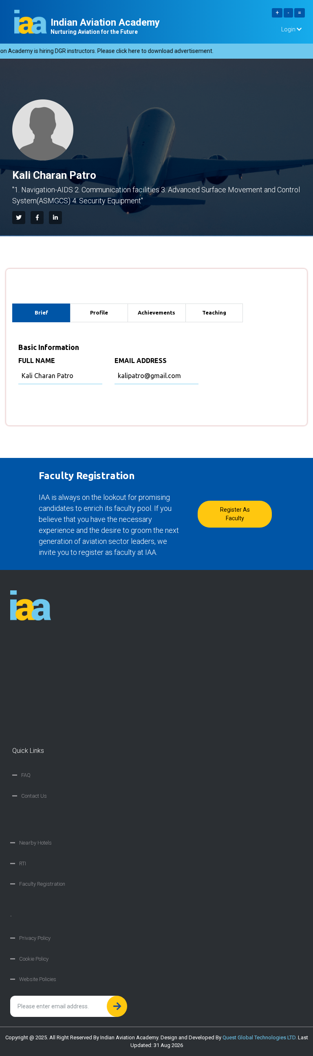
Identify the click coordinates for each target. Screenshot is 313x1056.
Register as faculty (235, 513)
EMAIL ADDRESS (141, 360)
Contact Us (34, 796)
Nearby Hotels (35, 843)
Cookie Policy (33, 959)
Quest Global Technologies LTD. (260, 1037)
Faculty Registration (42, 884)
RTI (22, 863)
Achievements (156, 312)
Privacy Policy (35, 938)
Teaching (214, 312)
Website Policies (37, 979)
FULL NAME (36, 360)
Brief (41, 312)
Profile (99, 312)
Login (289, 29)
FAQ (26, 775)
